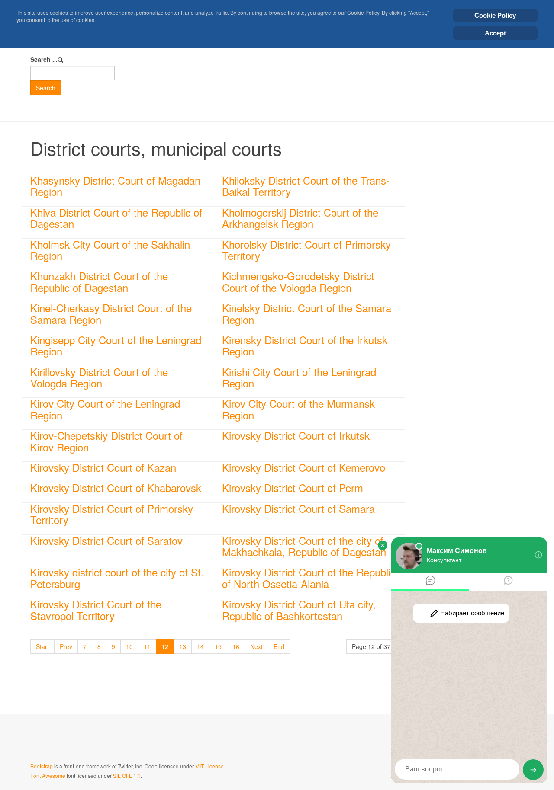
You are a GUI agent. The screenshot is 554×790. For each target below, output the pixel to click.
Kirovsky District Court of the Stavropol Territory (95, 609)
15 (218, 646)
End (279, 646)
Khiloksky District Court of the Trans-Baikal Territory (306, 186)
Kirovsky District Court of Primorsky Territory (111, 514)
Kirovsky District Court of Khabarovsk (115, 487)
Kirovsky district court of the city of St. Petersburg (117, 577)
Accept (495, 33)
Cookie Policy (495, 15)
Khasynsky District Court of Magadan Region (115, 186)
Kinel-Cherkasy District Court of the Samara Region (111, 313)
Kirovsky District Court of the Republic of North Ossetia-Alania (309, 577)
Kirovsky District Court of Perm (292, 487)
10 (129, 646)
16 (235, 646)
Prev (66, 646)
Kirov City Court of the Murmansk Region (298, 409)
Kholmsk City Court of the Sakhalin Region (110, 250)
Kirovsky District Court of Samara (298, 508)
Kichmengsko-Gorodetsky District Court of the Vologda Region (298, 281)
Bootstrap (41, 766)
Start (42, 646)
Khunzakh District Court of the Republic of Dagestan (99, 281)
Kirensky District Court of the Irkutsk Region (304, 345)
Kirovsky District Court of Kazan (103, 467)
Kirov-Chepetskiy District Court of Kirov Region (106, 441)
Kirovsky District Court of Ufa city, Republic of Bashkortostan (299, 609)
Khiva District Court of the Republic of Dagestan (116, 218)
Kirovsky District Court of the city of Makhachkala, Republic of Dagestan (304, 546)
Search (45, 87)
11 (147, 646)
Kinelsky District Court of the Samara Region (306, 313)
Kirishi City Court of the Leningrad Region (299, 377)
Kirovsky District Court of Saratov (106, 540)
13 (182, 646)
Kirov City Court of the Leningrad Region (105, 409)
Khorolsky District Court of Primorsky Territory (306, 250)
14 (200, 646)
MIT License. (210, 766)
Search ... (44, 59)
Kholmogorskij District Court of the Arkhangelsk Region (300, 218)
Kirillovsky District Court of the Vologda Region (99, 377)
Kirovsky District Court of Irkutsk (296, 435)
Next (256, 646)
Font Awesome (47, 775)
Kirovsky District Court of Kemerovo (303, 467)
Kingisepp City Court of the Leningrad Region (115, 345)
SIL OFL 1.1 (127, 775)
